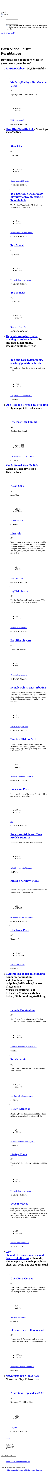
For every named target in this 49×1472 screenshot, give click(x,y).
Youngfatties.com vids (18, 675)
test (11, 822)
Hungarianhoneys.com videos (21, 776)
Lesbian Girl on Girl (23, 739)
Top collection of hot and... (20, 280)
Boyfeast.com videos (18, 1317)
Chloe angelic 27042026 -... (20, 181)
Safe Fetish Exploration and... (21, 1096)
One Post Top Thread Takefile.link (27, 404)
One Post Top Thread (23, 421)
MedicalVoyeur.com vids (19, 1243)
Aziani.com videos (17, 965)
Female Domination (22, 1010)
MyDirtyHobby (15, 68)
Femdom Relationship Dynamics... (23, 1047)
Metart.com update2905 (19, 727)
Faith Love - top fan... (18, 120)
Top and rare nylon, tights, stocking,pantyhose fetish (22, 338)
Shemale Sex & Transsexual (27, 1330)
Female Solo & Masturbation (28, 687)
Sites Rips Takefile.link (20, 129)
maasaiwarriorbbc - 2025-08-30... (23, 456)
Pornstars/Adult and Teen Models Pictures (26, 836)
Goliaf (8, 1438)
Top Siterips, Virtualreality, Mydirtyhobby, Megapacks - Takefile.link (27, 197)
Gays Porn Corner (21, 1278)
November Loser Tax (18, 327)
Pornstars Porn (19, 789)
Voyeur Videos (19, 1203)
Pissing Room (18, 1154)
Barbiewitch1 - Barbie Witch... (21, 233)
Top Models (17, 292)
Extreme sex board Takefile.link (25, 973)
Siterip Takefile (36, 1470)
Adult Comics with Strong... (21, 868)
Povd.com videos (16, 578)
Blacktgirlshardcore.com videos (22, 1367)
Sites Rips (16, 146)
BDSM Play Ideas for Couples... (22, 1142)
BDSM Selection (20, 1108)
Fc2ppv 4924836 (16, 520)
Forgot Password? (8, 33)
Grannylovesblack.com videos (21, 917)
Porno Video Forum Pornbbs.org (18, 1462)
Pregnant (13, 1427)
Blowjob (15, 533)
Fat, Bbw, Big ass (20, 640)
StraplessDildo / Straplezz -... (21, 396)
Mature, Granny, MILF (24, 880)
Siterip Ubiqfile (24, 1470)
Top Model (17, 245)
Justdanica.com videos (18, 628)
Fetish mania (18, 1059)
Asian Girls (17, 485)
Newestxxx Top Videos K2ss (22, 1375)
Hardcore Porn (19, 930)
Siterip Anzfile (12, 1470)
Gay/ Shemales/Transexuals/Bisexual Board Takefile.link (25, 1255)
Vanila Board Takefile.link (22, 465)
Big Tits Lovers (19, 591)
